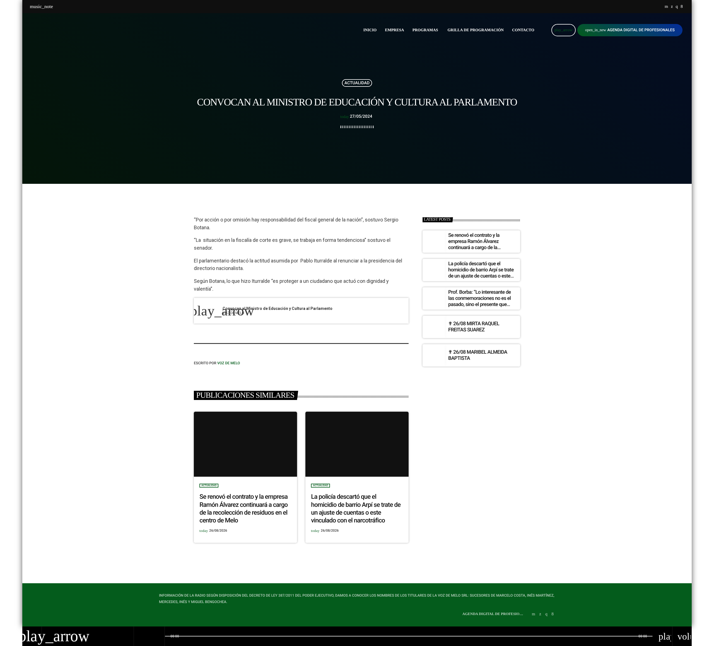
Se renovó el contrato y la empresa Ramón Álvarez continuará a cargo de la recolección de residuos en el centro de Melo (478, 247)
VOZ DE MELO (228, 363)
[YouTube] (666, 6)
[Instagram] (677, 6)
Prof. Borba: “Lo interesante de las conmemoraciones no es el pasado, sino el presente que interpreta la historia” (479, 301)
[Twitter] (672, 6)
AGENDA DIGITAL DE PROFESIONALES (630, 30)
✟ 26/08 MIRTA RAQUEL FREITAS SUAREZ (473, 327)
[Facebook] (682, 6)
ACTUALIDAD (357, 82)
